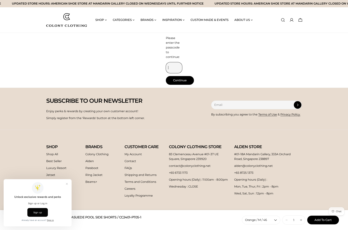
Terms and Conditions (140, 182)
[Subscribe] (297, 105)
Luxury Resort (56, 168)
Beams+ (91, 182)
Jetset (50, 175)
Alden (89, 161)
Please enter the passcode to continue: (173, 47)
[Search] (283, 20)
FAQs (128, 168)
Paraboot (91, 168)
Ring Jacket (94, 175)
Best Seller (54, 161)
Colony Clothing (97, 154)
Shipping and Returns (141, 175)
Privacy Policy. (290, 114)
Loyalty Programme (139, 195)
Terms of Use (267, 114)
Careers (130, 188)
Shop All (52, 154)
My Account (133, 154)
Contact (130, 161)
